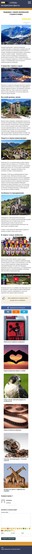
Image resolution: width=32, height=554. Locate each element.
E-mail (13, 533)
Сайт (22, 533)
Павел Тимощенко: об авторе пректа (10, 549)
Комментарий (4, 512)
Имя (2, 533)
